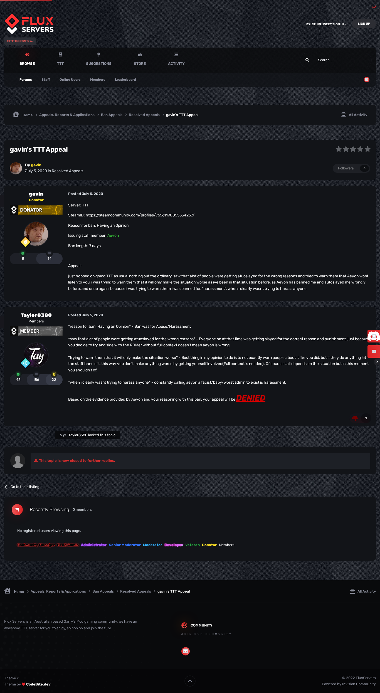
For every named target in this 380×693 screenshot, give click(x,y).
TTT (60, 63)
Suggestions (99, 63)
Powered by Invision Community (349, 684)
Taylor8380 (36, 315)
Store (140, 63)
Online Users (70, 80)
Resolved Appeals (67, 171)
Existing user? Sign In (325, 24)
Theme (10, 678)
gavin (36, 194)
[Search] (307, 60)
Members (97, 80)
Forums (25, 80)
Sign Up (364, 24)
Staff (45, 80)
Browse (27, 63)
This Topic (356, 60)
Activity (176, 63)
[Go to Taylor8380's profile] (36, 355)
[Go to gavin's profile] (16, 168)
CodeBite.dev (38, 684)
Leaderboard (125, 80)
